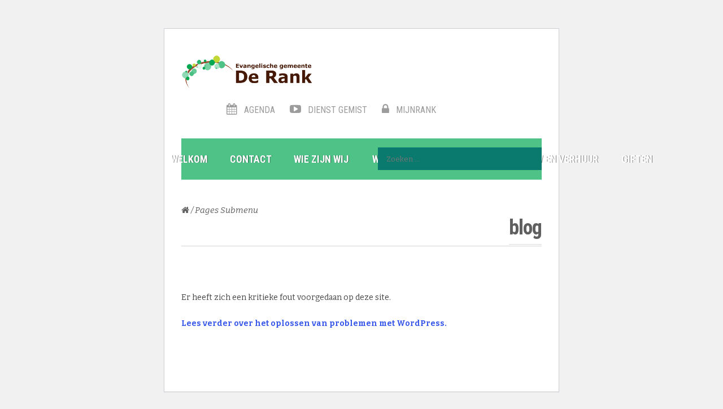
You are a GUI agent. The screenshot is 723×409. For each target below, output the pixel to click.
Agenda (258, 110)
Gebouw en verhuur (552, 159)
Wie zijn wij (321, 159)
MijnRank (415, 110)
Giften (636, 159)
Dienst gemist (336, 110)
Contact (251, 159)
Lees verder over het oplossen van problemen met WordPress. (314, 323)
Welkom (189, 159)
